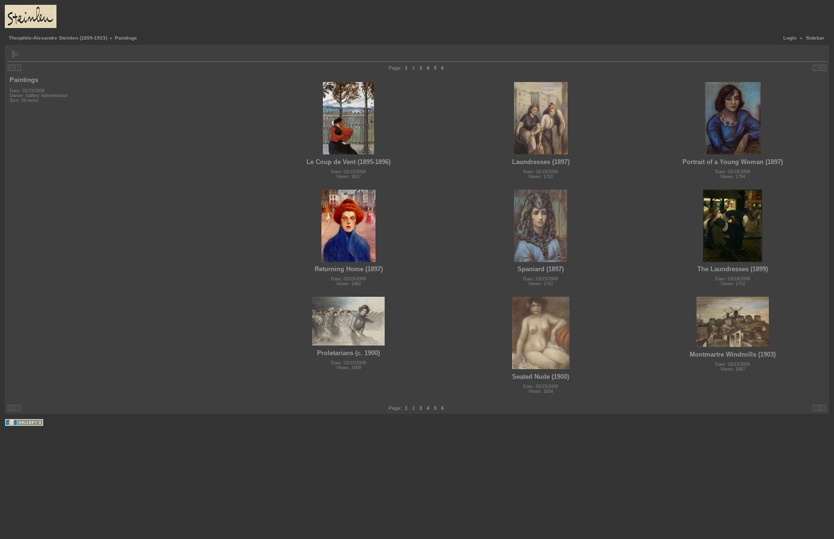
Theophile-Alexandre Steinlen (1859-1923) (58, 38)
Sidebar (815, 38)
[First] (10, 67)
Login (789, 38)
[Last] (823, 67)
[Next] (816, 67)
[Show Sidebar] (15, 54)
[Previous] (18, 67)
